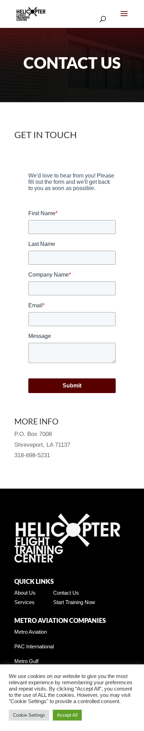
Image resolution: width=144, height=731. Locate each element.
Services (24, 602)
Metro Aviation (30, 632)
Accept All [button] (67, 715)
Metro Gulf (26, 661)
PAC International (34, 646)
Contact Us (66, 593)
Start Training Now (74, 602)
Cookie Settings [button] (29, 715)
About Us (25, 593)
